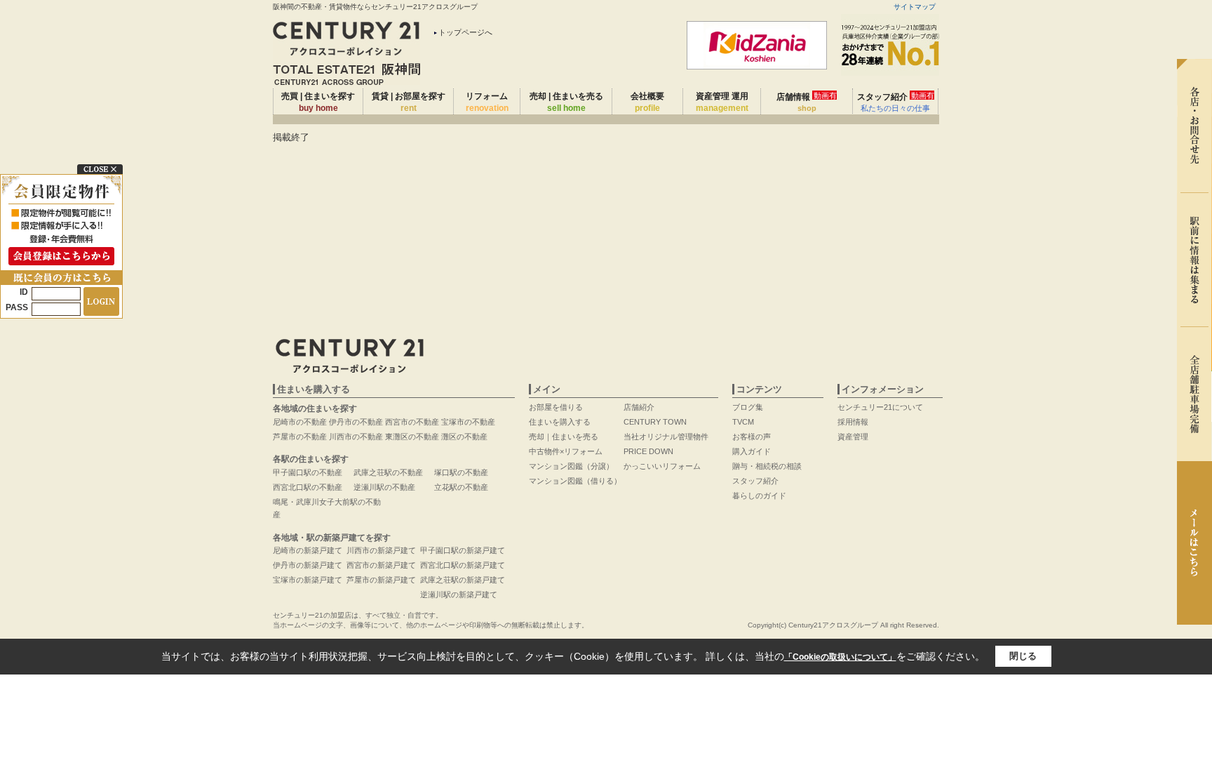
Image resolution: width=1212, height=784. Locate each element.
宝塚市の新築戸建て (307, 580)
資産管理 (852, 436)
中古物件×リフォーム (565, 451)
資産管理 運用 (722, 102)
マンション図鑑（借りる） (575, 481)
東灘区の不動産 (412, 436)
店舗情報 (806, 101)
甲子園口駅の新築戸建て (462, 550)
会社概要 (647, 102)
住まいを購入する (560, 422)
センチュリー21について (880, 407)
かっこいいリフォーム (662, 466)
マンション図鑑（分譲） (571, 466)
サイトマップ (915, 7)
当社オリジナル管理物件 (666, 436)
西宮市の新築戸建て (381, 565)
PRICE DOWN (648, 451)
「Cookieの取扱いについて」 (840, 657)
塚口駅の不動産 (461, 472)
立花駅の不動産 (461, 487)
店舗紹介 (639, 407)
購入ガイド (751, 451)
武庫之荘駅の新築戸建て (462, 580)
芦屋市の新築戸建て (381, 580)
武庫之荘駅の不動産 (388, 472)
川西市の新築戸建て (381, 550)
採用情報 (852, 422)
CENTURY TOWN (655, 422)
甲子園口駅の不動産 (307, 472)
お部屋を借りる (556, 407)
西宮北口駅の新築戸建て (462, 565)
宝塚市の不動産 (468, 422)
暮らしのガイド (759, 495)
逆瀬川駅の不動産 (384, 487)
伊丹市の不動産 (356, 422)
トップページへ (465, 32)
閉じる (1023, 656)
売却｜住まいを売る (563, 436)
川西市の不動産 (356, 436)
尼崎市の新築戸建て (307, 550)
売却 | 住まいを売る (566, 102)
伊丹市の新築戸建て (307, 565)
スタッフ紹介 (895, 101)
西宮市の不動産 (412, 422)
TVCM (743, 422)
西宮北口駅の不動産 (307, 487)
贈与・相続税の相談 (767, 466)
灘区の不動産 (464, 436)
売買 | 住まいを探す (318, 102)
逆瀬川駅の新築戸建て (458, 594)
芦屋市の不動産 (300, 436)
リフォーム (487, 102)
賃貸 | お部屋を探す (408, 102)
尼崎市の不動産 (300, 422)
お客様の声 (751, 436)
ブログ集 (747, 407)
